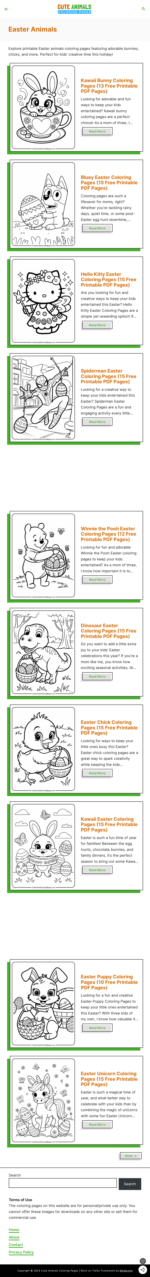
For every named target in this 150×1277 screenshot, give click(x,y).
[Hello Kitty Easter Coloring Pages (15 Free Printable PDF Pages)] (43, 301)
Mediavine (126, 1270)
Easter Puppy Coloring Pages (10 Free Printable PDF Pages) (109, 982)
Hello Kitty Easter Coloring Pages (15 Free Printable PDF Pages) (108, 279)
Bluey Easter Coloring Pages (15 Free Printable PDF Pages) (109, 182)
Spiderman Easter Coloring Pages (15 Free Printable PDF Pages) (108, 376)
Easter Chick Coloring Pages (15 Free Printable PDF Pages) (109, 727)
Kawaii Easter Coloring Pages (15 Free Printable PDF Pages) (109, 824)
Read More (98, 132)
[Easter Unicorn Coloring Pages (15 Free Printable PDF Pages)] (43, 1100)
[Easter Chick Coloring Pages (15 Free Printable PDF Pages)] (43, 749)
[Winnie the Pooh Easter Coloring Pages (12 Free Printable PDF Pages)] (43, 555)
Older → (131, 1156)
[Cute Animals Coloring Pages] (74, 9)
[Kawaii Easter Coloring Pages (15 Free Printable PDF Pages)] (43, 846)
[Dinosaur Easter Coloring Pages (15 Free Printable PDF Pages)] (43, 652)
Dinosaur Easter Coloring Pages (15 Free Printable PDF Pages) (108, 631)
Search (15, 1175)
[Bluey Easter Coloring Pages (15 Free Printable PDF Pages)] (43, 204)
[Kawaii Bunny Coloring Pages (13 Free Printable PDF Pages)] (43, 107)
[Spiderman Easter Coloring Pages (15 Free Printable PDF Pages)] (43, 398)
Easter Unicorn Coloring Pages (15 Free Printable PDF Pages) (109, 1079)
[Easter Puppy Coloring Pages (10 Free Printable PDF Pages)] (43, 1004)
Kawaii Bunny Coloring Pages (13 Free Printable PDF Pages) (109, 86)
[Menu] (6, 9)
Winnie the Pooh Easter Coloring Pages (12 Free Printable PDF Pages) (108, 534)
